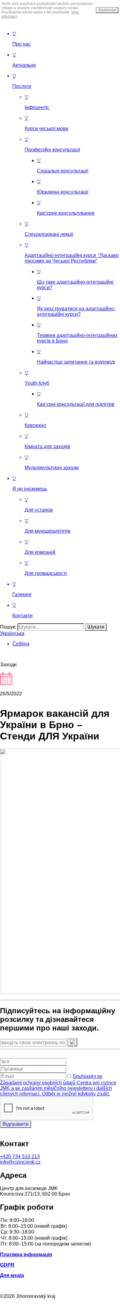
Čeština (20, 643)
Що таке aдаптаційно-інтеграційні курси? (75, 279)
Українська (12, 633)
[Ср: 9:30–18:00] (60, 1232)
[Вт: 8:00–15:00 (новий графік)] (60, 1226)
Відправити (15, 1124)
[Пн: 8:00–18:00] (60, 1220)
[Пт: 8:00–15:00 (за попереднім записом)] (60, 1244)
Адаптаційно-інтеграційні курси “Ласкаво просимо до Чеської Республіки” (72, 252)
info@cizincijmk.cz (20, 1162)
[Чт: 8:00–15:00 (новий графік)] (60, 1238)
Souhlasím (107, 10)
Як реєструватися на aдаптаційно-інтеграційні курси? (76, 306)
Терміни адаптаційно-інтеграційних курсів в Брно (77, 332)
